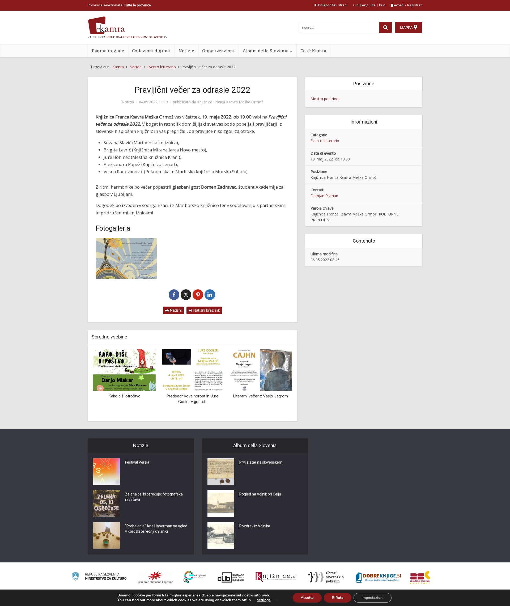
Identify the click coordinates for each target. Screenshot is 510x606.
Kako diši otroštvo (124, 396)
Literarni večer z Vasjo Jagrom (260, 396)
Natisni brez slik (206, 310)
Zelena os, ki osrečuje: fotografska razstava (154, 497)
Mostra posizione (326, 98)
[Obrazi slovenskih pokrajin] (326, 577)
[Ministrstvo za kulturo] (99, 577)
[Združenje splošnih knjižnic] (420, 577)
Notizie (186, 50)
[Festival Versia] (106, 471)
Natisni (175, 310)
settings (263, 600)
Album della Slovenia (265, 50)
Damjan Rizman (324, 195)
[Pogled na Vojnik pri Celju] (220, 503)
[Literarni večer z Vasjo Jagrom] (260, 369)
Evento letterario (325, 140)
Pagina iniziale (108, 50)
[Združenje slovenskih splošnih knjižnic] (275, 577)
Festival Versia (137, 462)
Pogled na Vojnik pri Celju (260, 494)
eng (365, 5)
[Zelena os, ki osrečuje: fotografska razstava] (106, 503)
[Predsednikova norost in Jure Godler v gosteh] (192, 369)
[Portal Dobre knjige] (378, 577)
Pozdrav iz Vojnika (254, 526)
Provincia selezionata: (119, 5)
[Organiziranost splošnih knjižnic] (155, 577)
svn (356, 5)
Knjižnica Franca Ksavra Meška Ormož (230, 102)
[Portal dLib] (231, 577)
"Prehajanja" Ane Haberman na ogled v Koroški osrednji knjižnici (156, 528)
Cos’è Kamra (313, 50)
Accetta (307, 597)
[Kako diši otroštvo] (124, 369)
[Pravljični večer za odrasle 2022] (126, 258)
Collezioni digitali (151, 50)
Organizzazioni (218, 50)
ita (374, 5)
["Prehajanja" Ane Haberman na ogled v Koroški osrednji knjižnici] (106, 535)
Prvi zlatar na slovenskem (260, 462)
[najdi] (385, 27)
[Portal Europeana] (194, 577)
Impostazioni (373, 597)
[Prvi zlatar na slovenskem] (220, 471)
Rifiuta (337, 597)
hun (382, 5)
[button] (278, 383)
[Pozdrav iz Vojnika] (220, 535)
